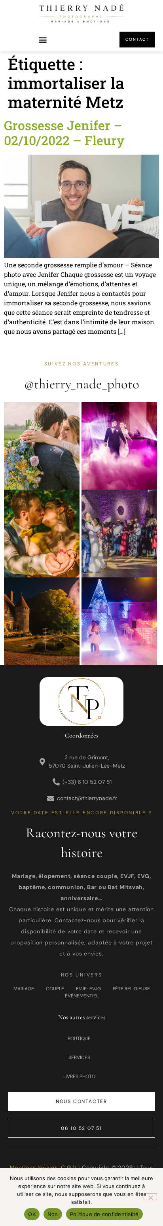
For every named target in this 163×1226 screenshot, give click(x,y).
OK (32, 1214)
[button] (42, 39)
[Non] (150, 1196)
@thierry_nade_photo (81, 384)
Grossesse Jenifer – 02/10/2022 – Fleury (64, 133)
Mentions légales (34, 1167)
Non (52, 1214)
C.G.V (68, 1167)
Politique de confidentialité (104, 1214)
